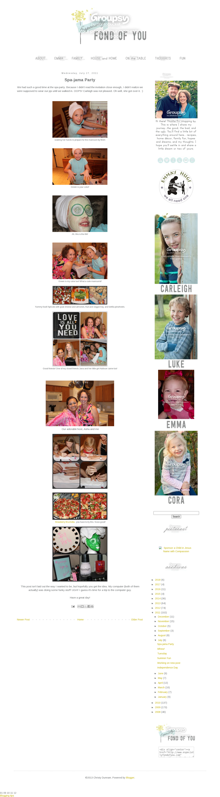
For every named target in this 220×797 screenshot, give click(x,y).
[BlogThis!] (82, 606)
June (161, 673)
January (162, 697)
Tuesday (162, 653)
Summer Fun (164, 658)
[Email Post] (72, 606)
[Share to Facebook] (89, 606)
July (160, 640)
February (163, 692)
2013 (158, 603)
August (162, 635)
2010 (158, 702)
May (160, 678)
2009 (158, 707)
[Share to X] (85, 606)
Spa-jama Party (165, 644)
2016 (158, 589)
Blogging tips (7, 795)
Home (80, 619)
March (161, 687)
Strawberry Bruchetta (65, 522)
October (162, 626)
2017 (158, 584)
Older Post (137, 619)
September (164, 630)
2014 (158, 598)
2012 (158, 608)
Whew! (161, 649)
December (164, 616)
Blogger (130, 777)
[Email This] (79, 606)
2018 (158, 579)
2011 (158, 612)
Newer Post (23, 619)
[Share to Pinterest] (92, 606)
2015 (158, 593)
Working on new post (168, 663)
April (160, 682)
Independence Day (167, 667)
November (164, 621)
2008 (158, 712)
